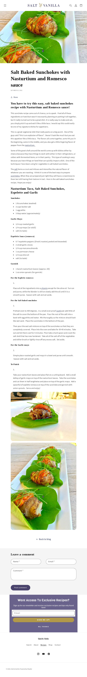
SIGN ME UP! (43, 620)
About (36, 645)
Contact (58, 645)
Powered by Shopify (26, 669)
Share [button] (15, 97)
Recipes (43, 645)
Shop (51, 645)
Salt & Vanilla (15, 669)
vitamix (44, 288)
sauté (58, 311)
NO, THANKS (43, 626)
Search (29, 645)
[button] (5, 5)
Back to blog (45, 539)
